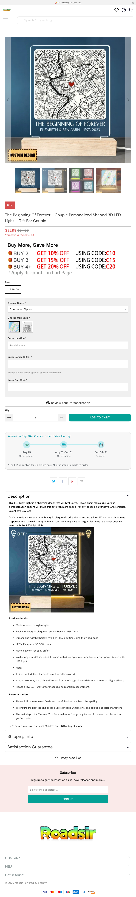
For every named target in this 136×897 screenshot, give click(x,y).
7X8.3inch (13, 289)
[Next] (128, 100)
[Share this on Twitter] (53, 481)
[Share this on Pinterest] (72, 481)
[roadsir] (7, 10)
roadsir (18, 882)
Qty (7, 410)
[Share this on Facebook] (63, 481)
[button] (68, 303)
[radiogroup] (68, 327)
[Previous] (8, 100)
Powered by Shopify (35, 882)
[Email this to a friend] (81, 481)
